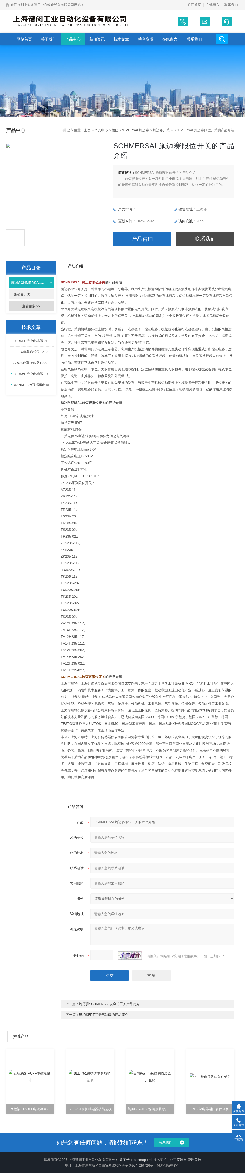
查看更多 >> (31, 306)
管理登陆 (194, 1160)
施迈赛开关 (161, 130)
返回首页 (194, 5)
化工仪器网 (178, 1160)
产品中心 (73, 39)
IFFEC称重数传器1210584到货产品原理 (33, 352)
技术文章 (121, 39)
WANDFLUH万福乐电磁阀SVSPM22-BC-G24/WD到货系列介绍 (33, 385)
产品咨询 (142, 239)
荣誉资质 (145, 39)
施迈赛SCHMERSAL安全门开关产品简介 (109, 1004)
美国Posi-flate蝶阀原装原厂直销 (151, 1109)
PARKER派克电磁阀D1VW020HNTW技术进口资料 (33, 341)
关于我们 (48, 39)
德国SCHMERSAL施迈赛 (130, 130)
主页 (88, 130)
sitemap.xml (143, 1160)
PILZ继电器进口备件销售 (210, 1109)
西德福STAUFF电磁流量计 (30, 1109)
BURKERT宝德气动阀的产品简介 (103, 1015)
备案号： (126, 1160)
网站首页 (24, 39)
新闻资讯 (97, 39)
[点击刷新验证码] (130, 955)
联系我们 (231, 5)
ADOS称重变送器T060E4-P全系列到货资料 (33, 363)
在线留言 (212, 5)
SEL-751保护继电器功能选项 (90, 1109)
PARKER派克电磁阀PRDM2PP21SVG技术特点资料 (33, 374)
